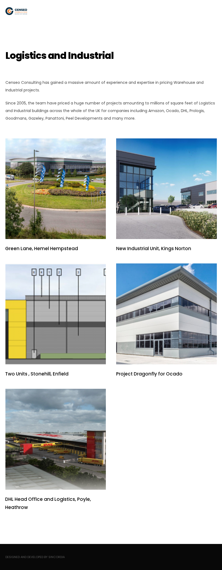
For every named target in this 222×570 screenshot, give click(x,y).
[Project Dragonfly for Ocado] (166, 313)
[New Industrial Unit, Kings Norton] (166, 188)
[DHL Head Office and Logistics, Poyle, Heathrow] (55, 439)
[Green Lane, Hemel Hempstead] (55, 188)
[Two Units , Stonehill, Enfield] (55, 313)
